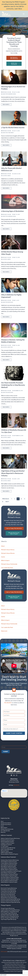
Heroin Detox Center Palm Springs (8, 892)
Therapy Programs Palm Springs (7, 908)
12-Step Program (4, 846)
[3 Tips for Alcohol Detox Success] (14, 118)
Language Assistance (8, 967)
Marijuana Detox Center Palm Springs (9, 897)
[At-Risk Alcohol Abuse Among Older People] (14, 242)
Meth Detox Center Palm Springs (8, 894)
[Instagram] (16, 775)
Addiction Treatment (8, 132)
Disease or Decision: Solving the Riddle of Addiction (13, 341)
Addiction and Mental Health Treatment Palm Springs (14, 962)
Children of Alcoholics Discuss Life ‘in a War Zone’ (13, 431)
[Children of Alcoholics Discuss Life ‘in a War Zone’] (14, 420)
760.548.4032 (8, 702)
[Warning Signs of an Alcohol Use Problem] (14, 77)
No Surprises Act (18, 967)
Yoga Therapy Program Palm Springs (8, 919)
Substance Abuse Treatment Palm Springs (10, 860)
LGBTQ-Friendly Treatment (7, 852)
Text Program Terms (19, 971)
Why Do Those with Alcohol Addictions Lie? (11, 169)
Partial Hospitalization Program (7, 841)
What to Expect (5, 560)
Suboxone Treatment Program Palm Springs (10, 900)
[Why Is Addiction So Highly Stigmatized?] (14, 285)
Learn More (18, 9)
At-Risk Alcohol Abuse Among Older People (12, 253)
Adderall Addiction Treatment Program (9, 882)
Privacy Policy (13, 964)
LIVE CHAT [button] (3, 975)
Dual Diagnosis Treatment (6, 844)
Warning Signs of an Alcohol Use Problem (13, 88)
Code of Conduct (20, 969)
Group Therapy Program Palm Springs (9, 913)
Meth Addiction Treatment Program (8, 866)
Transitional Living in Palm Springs (8, 847)
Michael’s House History (7, 549)
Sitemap (7, 964)
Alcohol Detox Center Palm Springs (8, 889)
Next (7, 501)
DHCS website (4, 951)
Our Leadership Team (7, 567)
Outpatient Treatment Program (7, 843)
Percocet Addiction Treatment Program (9, 880)
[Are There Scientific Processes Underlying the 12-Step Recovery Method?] (14, 373)
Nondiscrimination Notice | (9, 966)
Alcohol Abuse (6, 175)
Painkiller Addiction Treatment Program (9, 869)
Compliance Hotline (9, 971)
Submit (5, 751)
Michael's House (6, 92)
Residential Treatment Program (7, 840)
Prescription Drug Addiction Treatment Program (11, 871)
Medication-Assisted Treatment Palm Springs (10, 899)
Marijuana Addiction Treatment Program (9, 874)
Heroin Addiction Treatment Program (9, 864)
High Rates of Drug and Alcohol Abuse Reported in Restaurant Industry (12, 473)
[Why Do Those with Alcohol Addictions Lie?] (14, 158)
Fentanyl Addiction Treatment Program (9, 875)
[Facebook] (11, 775)
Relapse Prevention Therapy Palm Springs (10, 916)
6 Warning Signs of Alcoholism (12, 211)
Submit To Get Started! (14, 733)
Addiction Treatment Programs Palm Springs (10, 838)
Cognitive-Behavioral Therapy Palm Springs (10, 909)
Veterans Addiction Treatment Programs (9, 854)
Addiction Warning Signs (9, 94)
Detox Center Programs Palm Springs (9, 888)
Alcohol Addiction (13, 29)
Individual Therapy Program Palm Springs (9, 914)
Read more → (6, 104)
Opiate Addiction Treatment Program (9, 868)
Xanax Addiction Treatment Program (8, 872)
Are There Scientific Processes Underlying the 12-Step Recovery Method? (13, 385)
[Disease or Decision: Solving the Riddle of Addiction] (14, 330)
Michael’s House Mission (8, 553)
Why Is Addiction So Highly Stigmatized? (11, 296)
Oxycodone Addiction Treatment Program (10, 877)
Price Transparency (20, 966)
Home (4, 29)
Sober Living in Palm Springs (7, 849)
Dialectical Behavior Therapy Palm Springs (10, 911)
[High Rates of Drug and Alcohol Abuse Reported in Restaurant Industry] (14, 461)
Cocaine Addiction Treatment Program (9, 863)
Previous (5, 499)
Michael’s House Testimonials (9, 564)
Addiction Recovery (7, 302)
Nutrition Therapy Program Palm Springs (9, 917)
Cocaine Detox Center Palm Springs (8, 891)
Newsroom (4, 631)
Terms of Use (20, 964)
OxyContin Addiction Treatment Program (9, 879)
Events (3, 557)
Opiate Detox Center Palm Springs (8, 896)
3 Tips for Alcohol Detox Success (12, 128)
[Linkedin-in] (14, 775)
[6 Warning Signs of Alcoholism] (14, 201)
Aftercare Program (5, 850)
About (3, 546)
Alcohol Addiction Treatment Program (9, 861)
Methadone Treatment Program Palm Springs (10, 902)
